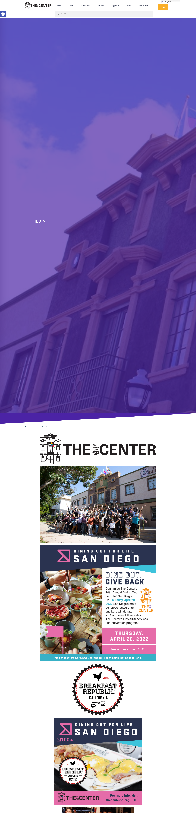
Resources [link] (101, 6)
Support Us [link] (115, 6)
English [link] (167, 2)
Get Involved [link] (85, 6)
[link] (3, 14)
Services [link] (71, 6)
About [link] (59, 6)
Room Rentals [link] (143, 6)
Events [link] (129, 6)
